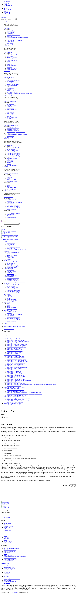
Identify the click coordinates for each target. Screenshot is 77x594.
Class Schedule (10, 112)
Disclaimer (6, 573)
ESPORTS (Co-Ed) (11, 179)
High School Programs (12, 60)
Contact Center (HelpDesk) (13, 207)
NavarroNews (10, 161)
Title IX (5, 554)
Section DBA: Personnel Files (14, 348)
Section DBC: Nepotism (12, 353)
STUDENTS (7, 1)
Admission (6, 45)
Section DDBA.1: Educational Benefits (16, 376)
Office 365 (6, 537)
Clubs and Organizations (12, 150)
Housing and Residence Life (13, 153)
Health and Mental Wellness (13, 154)
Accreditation (7, 565)
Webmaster (6, 576)
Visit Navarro (10, 56)
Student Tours (7, 524)
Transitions (9, 67)
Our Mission (10, 33)
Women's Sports (7, 302)
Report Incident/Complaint (10, 581)
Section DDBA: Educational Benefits (15, 375)
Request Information (11, 69)
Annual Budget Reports (9, 569)
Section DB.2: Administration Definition (16, 345)
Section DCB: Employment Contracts (16, 357)
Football (9, 178)
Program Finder (10, 104)
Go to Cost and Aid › (9, 77)
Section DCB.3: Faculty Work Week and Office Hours (20, 361)
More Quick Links (8, 310)
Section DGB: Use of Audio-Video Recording (18, 400)
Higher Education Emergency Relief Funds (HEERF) (19, 93)
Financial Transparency (9, 567)
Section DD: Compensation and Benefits (13, 365)
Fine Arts (9, 162)
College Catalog (10, 113)
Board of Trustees (11, 36)
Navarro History (10, 32)
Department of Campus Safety (14, 205)
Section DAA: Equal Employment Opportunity (18, 341)
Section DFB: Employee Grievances (15, 390)
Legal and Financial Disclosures (11, 548)
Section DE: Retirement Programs (12, 382)
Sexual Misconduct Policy (10, 551)
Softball (8, 185)
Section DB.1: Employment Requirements (17, 344)
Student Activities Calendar (13, 147)
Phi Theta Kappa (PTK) (12, 165)
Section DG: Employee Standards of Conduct (14, 396)
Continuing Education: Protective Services (17, 134)
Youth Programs (10, 137)
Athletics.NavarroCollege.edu (11, 173)
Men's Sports (7, 294)
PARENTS (6, 3)
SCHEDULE (7, 12)
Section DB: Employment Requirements (13, 343)
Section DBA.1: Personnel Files (14, 349)
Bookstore (9, 201)
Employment (7, 583)
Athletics (6, 166)
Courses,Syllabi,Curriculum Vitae (12, 579)
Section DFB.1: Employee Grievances (16, 391)
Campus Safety (7, 580)
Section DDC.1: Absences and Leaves (16, 379)
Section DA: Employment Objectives (12, 338)
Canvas (5, 540)
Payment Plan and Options (13, 84)
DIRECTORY (7, 13)
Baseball (9, 175)
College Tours (10, 43)
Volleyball (9, 186)
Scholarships (10, 82)
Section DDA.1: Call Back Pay (14, 371)
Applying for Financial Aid (13, 80)
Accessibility (7, 572)
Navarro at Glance (11, 31)
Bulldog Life (10, 160)
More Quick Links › (8, 197)
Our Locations (10, 44)
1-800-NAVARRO (5, 517)
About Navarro (7, 21)
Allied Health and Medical (13, 128)
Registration (9, 106)
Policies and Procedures (9, 568)
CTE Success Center (11, 90)
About (5, 241)
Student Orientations (11, 65)
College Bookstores (8, 528)
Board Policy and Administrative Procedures (17, 37)
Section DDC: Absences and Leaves (15, 378)
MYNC (5, 8)
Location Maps (7, 523)
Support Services (11, 149)
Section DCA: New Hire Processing (15, 356)
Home (5, 323)
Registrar (9, 61)
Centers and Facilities (12, 151)
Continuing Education (12, 109)
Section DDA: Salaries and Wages (15, 369)
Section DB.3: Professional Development (16, 347)
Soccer (8, 183)
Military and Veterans (12, 57)
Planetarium (9, 215)
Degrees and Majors (8, 95)
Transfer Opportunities (12, 117)
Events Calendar (7, 527)
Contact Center (7, 542)
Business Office (10, 88)
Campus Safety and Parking (13, 156)
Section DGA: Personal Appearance (15, 399)
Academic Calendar (11, 114)
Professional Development (13, 129)
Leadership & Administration (13, 35)
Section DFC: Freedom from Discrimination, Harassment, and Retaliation (24, 392)
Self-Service (6, 538)
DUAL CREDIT (8, 6)
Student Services (8, 541)
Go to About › (7, 28)
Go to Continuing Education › (11, 125)
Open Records (7, 552)
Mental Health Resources (10, 550)
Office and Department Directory (14, 40)
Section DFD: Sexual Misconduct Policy (16, 395)
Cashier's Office (10, 89)
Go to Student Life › (8, 145)
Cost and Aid (7, 71)
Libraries (9, 116)
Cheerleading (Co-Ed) (12, 181)
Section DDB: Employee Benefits (15, 373)
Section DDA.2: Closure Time (14, 372)
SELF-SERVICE (8, 9)
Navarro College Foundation (13, 213)
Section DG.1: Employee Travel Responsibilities (18, 398)
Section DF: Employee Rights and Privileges (14, 387)
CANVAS (6, 11)
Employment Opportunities (13, 206)
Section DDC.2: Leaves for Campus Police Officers (19, 380)
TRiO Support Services (12, 92)
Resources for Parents (12, 68)
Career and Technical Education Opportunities (15, 556)
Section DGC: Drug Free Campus (15, 402)
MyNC (5, 536)
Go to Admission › (8, 52)
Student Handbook (11, 209)
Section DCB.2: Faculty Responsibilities (16, 360)
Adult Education (10, 136)
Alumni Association (11, 217)
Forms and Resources (12, 85)
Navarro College (14, 592)
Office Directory (7, 530)
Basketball (9, 177)
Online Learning (10, 108)
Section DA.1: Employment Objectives (16, 340)
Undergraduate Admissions (13, 54)
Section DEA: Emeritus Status (14, 386)
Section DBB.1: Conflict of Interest (15, 352)
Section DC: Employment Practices (12, 355)
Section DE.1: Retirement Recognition (16, 383)
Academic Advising (11, 105)
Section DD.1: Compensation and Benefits (17, 367)
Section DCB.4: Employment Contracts (16, 363)
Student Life (6, 138)
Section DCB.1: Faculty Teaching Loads (16, 359)
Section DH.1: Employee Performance (16, 404)
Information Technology (12, 158)
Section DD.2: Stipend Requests (14, 368)
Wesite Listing (7, 575)
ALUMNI (6, 4)
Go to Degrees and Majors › (10, 101)
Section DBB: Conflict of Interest (14, 351)
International (10, 58)
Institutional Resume (8, 555)
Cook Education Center (12, 211)
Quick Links (7, 190)
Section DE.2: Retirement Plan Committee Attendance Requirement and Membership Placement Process (31, 384)
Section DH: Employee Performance (12, 403)
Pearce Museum (10, 214)
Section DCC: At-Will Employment (15, 364)
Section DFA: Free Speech (13, 388)
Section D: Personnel (9, 329)
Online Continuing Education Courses (16, 132)
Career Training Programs (13, 130)
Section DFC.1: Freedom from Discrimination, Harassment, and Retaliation (24, 394)
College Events (10, 41)
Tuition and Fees (11, 81)
